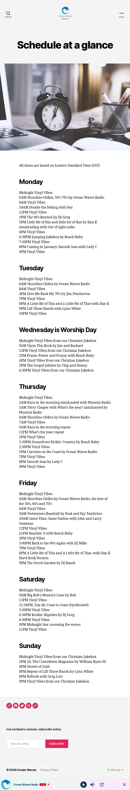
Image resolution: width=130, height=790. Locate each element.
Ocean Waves (26, 770)
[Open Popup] (101, 784)
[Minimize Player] (124, 784)
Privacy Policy (49, 770)
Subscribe (56, 743)
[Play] (84, 784)
